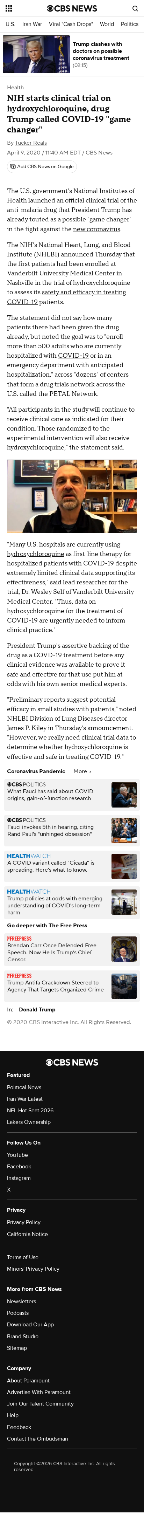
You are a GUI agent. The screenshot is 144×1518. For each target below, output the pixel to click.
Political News (24, 1087)
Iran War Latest (25, 1099)
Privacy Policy (24, 1222)
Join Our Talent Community (40, 1404)
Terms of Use (22, 1257)
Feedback (19, 1427)
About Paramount (28, 1380)
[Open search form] (135, 8)
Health (15, 87)
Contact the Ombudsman (37, 1439)
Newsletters (21, 1301)
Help (13, 1415)
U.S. (10, 24)
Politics (129, 24)
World (107, 24)
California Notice (27, 1234)
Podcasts (18, 1313)
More (80, 771)
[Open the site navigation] (26, 8)
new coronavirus (96, 229)
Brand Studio (22, 1336)
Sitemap (17, 1348)
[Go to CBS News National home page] (72, 8)
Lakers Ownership (29, 1122)
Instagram (19, 1178)
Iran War (32, 24)
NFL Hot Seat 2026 (30, 1110)
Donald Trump (37, 1009)
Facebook (19, 1166)
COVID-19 (73, 356)
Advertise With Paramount (39, 1392)
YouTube (17, 1155)
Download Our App (30, 1324)
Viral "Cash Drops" (71, 24)
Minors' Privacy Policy (33, 1269)
